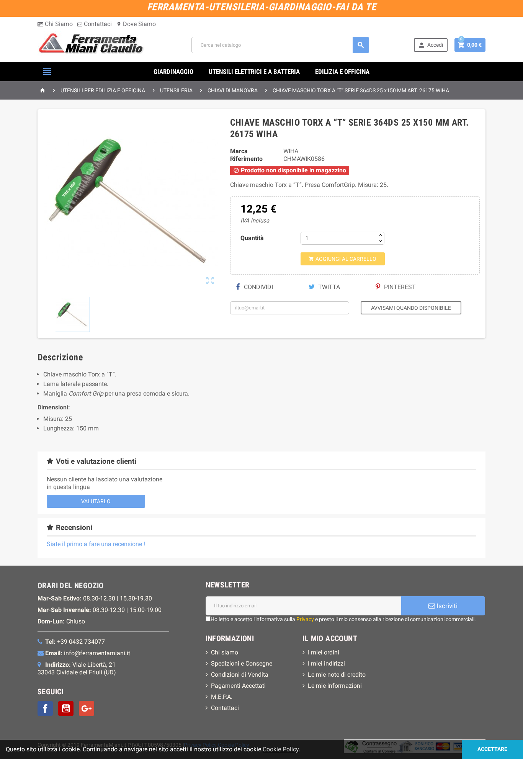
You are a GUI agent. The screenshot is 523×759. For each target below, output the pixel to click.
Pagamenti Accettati (238, 685)
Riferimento (246, 158)
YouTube (66, 708)
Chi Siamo (58, 24)
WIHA (290, 151)
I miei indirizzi (326, 663)
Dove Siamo (136, 24)
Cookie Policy (281, 749)
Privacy (305, 619)
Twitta (328, 287)
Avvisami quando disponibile (411, 308)
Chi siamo (224, 652)
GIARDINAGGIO (173, 71)
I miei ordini (323, 652)
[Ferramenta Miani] (92, 44)
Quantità (252, 238)
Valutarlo (96, 501)
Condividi (257, 287)
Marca (239, 151)
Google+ (86, 708)
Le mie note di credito (337, 674)
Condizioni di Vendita (239, 674)
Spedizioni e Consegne (241, 663)
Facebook (45, 708)
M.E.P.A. (221, 696)
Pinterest (399, 287)
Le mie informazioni (335, 685)
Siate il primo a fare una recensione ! (96, 544)
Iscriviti (446, 606)
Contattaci (97, 24)
